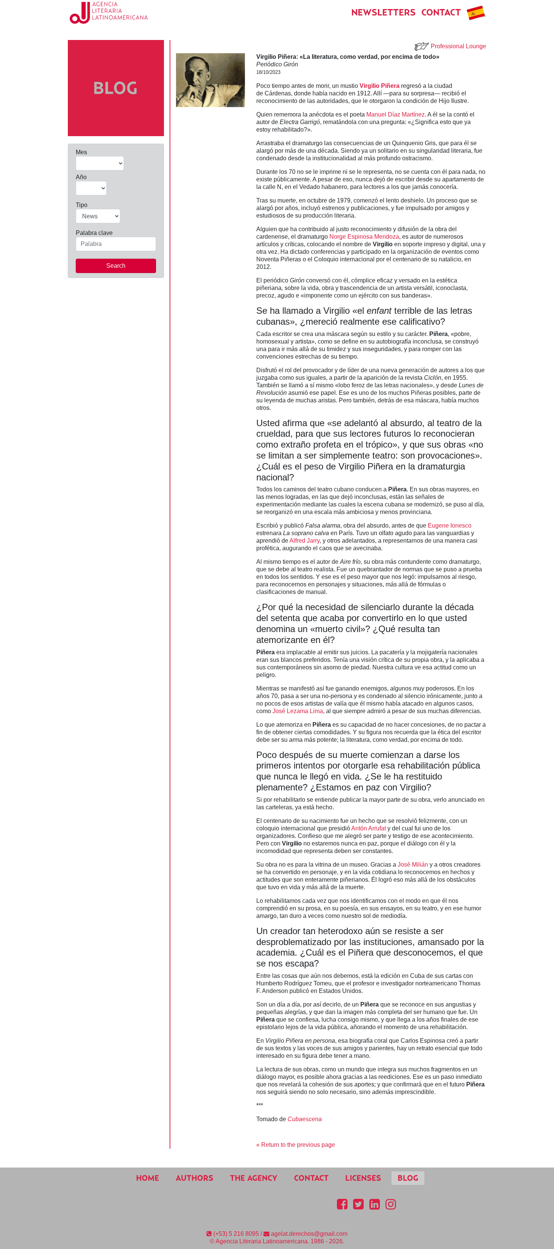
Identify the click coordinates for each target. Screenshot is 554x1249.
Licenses (363, 1178)
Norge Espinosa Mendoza (364, 236)
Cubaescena (305, 1119)
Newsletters (383, 12)
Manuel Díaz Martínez (395, 114)
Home (147, 1178)
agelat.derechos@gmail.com (309, 1234)
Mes (81, 152)
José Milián (413, 864)
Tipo (81, 205)
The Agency (253, 1178)
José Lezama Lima (297, 711)
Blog (408, 1178)
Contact (441, 12)
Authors (194, 1178)
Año (81, 177)
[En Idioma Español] (476, 12)
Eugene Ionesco (449, 525)
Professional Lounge (458, 46)
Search (115, 265)
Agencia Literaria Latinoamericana (262, 1241)
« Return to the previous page (295, 1145)
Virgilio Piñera (379, 86)
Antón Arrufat (368, 828)
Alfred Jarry (304, 540)
